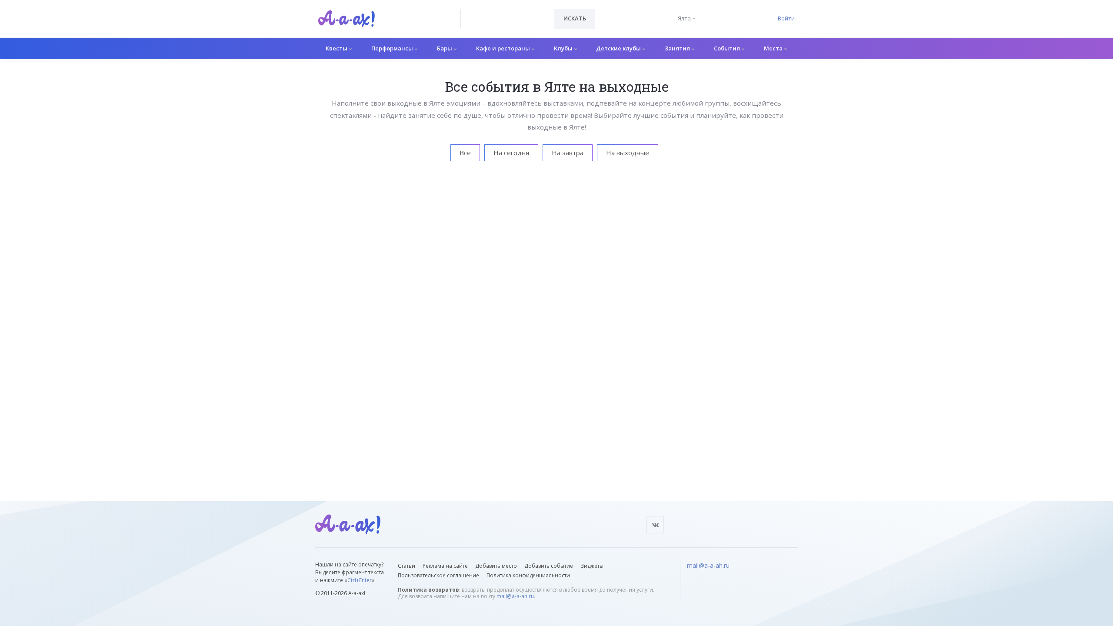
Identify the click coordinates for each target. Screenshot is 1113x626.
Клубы (564, 48)
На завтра (567, 152)
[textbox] (507, 12)
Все (465, 152)
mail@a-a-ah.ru (515, 596)
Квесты (337, 48)
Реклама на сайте (445, 565)
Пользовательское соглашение (438, 575)
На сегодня (511, 152)
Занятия (678, 48)
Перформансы (392, 48)
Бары (445, 48)
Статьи (406, 565)
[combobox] (507, 18)
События (727, 48)
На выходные (627, 152)
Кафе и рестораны (503, 48)
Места (774, 48)
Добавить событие (548, 565)
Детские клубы (619, 48)
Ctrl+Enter (359, 580)
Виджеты (591, 565)
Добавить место (496, 565)
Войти (786, 18)
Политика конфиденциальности (528, 575)
